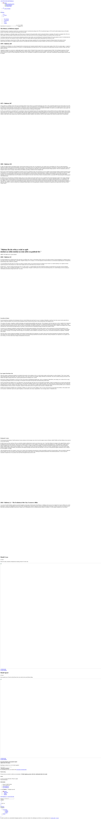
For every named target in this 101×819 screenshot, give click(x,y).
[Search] (3, 16)
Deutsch (10, 5)
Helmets (6, 811)
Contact (5, 23)
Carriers (6, 810)
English (5, 2)
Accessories (5, 809)
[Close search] (1, 802)
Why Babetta (6, 19)
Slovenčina (12, 3)
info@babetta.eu (11, 0)
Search (19, 26)
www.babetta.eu (6, 787)
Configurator (6, 20)
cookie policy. (53, 817)
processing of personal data (21, 769)
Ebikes (4, 813)
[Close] (1, 803)
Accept (57, 817)
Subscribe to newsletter (5, 768)
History (5, 21)
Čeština (10, 6)
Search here (2, 26)
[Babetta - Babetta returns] (2, 12)
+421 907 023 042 (3, 0)
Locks (6, 812)
